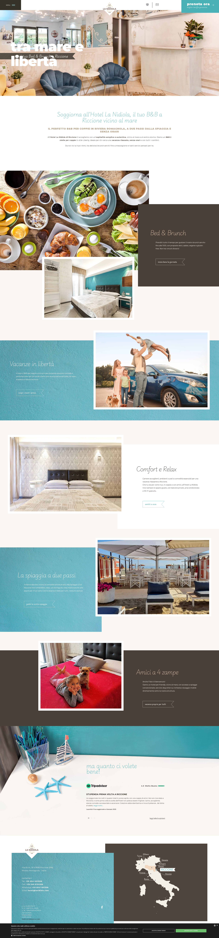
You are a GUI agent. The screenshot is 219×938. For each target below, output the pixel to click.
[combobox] (215, 925)
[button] (75, 935)
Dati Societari (26, 912)
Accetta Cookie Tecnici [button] (159, 930)
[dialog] (109, 930)
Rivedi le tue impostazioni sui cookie (31, 919)
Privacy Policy (27, 915)
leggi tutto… (98, 806)
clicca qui (42, 933)
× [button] (217, 925)
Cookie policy (26, 917)
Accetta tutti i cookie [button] (191, 930)
